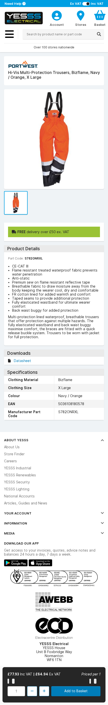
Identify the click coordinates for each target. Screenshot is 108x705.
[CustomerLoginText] (57, 15)
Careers (10, 461)
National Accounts (19, 496)
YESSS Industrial (17, 468)
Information (15, 523)
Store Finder (14, 454)
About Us (12, 447)
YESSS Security (17, 482)
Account (57, 25)
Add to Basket (76, 691)
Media (9, 533)
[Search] (99, 34)
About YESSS (16, 440)
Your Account (17, 513)
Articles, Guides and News (25, 503)
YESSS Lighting (16, 489)
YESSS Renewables (20, 475)
